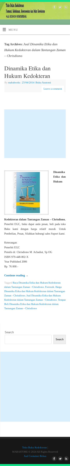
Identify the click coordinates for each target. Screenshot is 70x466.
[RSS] (65, 8)
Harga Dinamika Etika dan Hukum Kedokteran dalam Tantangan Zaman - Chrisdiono (34, 291)
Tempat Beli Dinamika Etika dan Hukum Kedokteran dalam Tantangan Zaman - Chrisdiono (35, 304)
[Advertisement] (35, 133)
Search (9, 332)
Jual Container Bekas (35, 456)
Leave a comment (53, 88)
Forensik (49, 286)
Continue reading (16, 275)
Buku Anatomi (43, 82)
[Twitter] (59, 8)
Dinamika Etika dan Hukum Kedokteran (27, 71)
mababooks (14, 82)
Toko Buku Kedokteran (34, 447)
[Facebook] (54, 8)
